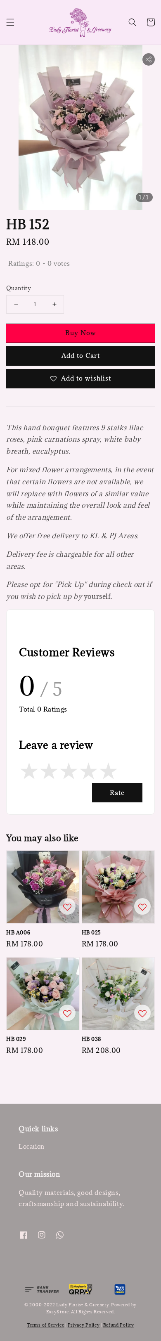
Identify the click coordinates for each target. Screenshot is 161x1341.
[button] (10, 22)
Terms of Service (45, 1325)
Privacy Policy (84, 1325)
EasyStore (57, 1312)
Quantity (18, 288)
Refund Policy (118, 1325)
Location (32, 1146)
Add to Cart (81, 355)
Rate (117, 792)
